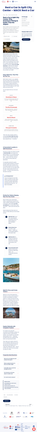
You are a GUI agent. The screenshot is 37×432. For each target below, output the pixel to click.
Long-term (16, 1)
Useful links (22, 429)
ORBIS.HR (26, 428)
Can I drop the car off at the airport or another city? (9, 373)
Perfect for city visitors (26, 22)
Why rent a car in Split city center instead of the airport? (10, 359)
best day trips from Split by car (9, 345)
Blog (21, 428)
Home (10, 4)
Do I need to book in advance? (9, 377)
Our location (24, 20)
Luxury (10, 1)
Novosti (12, 4)
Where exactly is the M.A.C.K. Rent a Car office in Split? (9, 364)
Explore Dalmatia (25, 25)
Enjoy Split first (24, 18)
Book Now (7, 400)
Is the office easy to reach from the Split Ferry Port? (10, 368)
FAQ (21, 424)
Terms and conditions (23, 426)
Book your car (26, 39)
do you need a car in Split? (8, 69)
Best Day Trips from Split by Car (9, 385)
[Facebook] (34, 426)
